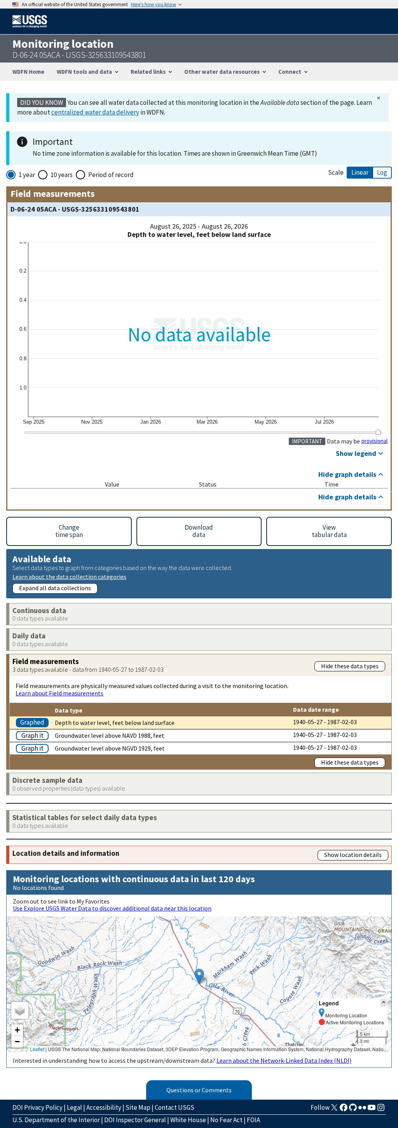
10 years (62, 174)
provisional (374, 441)
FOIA (253, 1120)
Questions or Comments (199, 1090)
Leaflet (37, 1049)
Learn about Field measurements (59, 693)
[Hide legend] (384, 1002)
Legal (74, 1107)
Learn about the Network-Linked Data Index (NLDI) (283, 1060)
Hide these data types (350, 666)
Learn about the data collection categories (69, 576)
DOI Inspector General (135, 1120)
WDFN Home (28, 71)
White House (188, 1120)
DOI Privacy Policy (37, 1107)
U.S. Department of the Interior (56, 1120)
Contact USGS (174, 1107)
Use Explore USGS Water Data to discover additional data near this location (112, 908)
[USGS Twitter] (334, 1109)
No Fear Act (226, 1120)
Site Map (138, 1107)
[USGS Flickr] (362, 1109)
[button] (199, 976)
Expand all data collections (55, 588)
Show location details (353, 855)
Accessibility (103, 1107)
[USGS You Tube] (371, 1109)
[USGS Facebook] (343, 1109)
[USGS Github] (353, 1109)
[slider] (378, 432)
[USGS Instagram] (381, 1109)
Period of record (111, 174)
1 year (27, 174)
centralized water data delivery (95, 112)
